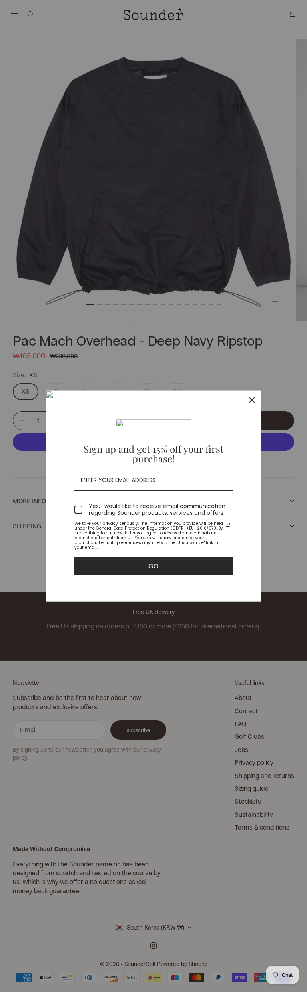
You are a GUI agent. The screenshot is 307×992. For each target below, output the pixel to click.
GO (153, 566)
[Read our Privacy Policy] (228, 525)
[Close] (251, 400)
